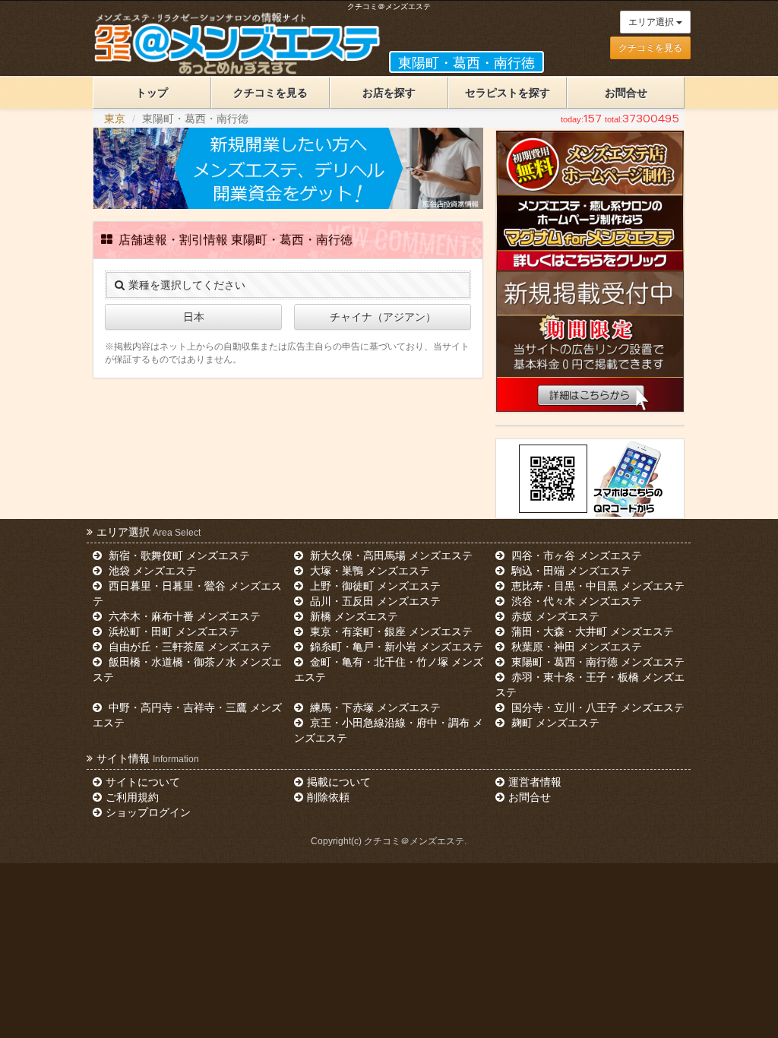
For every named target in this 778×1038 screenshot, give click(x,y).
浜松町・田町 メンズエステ (172, 631)
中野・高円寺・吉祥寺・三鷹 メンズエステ (187, 715)
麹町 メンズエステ (553, 723)
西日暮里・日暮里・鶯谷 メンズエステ (187, 593)
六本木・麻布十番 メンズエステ (183, 616)
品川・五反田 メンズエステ (374, 601)
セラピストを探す (507, 93)
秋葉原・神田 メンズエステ (575, 647)
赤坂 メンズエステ (553, 616)
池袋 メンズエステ (151, 571)
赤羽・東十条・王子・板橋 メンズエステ (589, 684)
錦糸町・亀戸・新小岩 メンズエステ (395, 647)
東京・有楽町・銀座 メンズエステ (390, 631)
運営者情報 (534, 782)
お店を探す (389, 93)
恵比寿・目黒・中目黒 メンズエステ (596, 586)
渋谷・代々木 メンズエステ (575, 601)
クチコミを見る (650, 48)
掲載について (339, 782)
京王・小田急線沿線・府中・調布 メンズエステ (388, 730)
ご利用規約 (132, 797)
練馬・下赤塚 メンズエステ (374, 707)
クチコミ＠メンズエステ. (415, 841)
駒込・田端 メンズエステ (569, 571)
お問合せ (626, 93)
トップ (152, 93)
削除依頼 (328, 797)
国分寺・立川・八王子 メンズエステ (596, 707)
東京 (114, 118)
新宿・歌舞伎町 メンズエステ (178, 555)
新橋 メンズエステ (352, 616)
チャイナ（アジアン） (383, 317)
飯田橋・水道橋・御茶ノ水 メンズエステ (187, 669)
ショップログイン (148, 812)
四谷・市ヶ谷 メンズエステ (575, 555)
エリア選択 (652, 22)
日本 (193, 317)
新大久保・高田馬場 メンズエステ (390, 555)
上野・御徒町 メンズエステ (374, 586)
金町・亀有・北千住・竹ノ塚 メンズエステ (388, 669)
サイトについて (143, 782)
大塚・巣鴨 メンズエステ (368, 571)
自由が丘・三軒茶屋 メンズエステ (188, 647)
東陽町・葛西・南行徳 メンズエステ (596, 662)
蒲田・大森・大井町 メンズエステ (591, 631)
